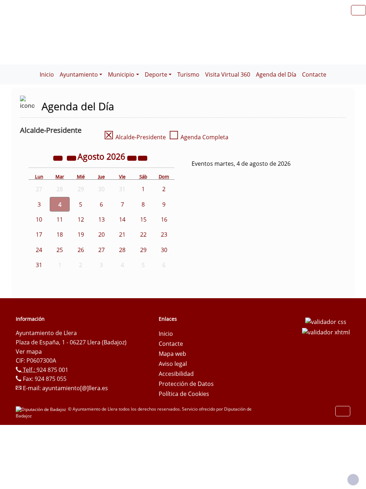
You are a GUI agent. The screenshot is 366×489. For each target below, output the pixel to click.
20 (101, 234)
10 (39, 219)
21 (122, 234)
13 (101, 219)
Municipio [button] (121, 74)
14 (122, 219)
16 (164, 219)
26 (81, 250)
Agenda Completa (198, 137)
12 (81, 219)
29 (143, 250)
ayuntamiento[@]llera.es (75, 388)
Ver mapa (29, 351)
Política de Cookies (184, 394)
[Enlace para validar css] (325, 321)
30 (164, 250)
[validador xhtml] (326, 332)
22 (143, 234)
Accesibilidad (176, 374)
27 (101, 250)
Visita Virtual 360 (227, 74)
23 (164, 234)
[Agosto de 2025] (58, 157)
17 (39, 234)
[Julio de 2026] (72, 157)
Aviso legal (173, 364)
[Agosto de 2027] (132, 157)
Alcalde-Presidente (135, 137)
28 (122, 250)
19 (81, 234)
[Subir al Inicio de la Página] (353, 479)
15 (143, 219)
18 (59, 234)
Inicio (47, 74)
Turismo (188, 74)
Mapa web (172, 354)
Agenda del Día (276, 74)
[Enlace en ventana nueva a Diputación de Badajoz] (42, 409)
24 (39, 250)
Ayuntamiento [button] (79, 74)
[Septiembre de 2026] (142, 157)
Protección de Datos (186, 384)
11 (59, 219)
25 (59, 250)
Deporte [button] (156, 74)
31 (39, 265)
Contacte (314, 74)
